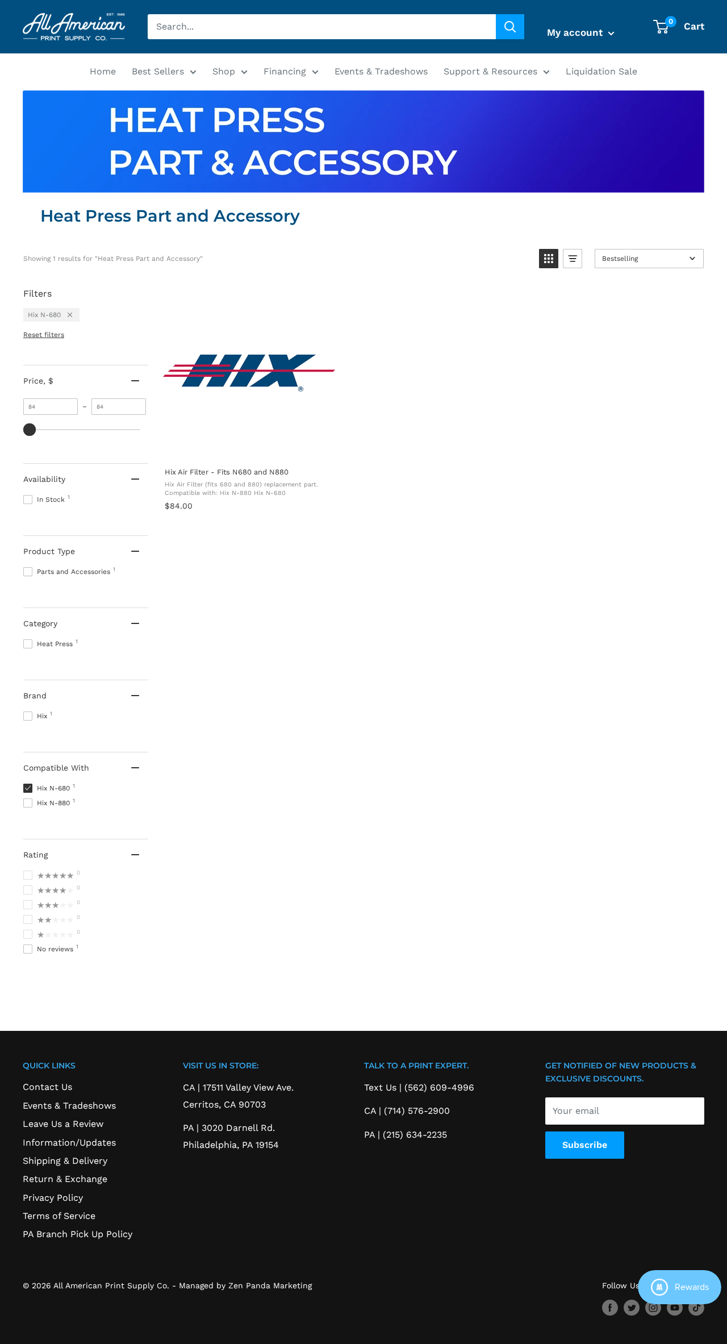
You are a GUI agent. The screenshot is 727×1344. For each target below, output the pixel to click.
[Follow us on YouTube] (675, 1307)
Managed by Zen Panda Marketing (245, 1285)
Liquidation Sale (601, 71)
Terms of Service (59, 1215)
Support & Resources (490, 71)
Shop (223, 71)
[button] (548, 258)
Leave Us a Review (63, 1123)
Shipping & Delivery (65, 1160)
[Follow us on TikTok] (696, 1307)
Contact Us (47, 1086)
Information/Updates (69, 1142)
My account (576, 32)
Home (103, 71)
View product (248, 446)
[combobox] (322, 26)
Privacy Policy (53, 1197)
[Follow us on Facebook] (610, 1307)
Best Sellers (158, 71)
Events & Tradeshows (381, 71)
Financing (285, 71)
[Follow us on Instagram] (653, 1307)
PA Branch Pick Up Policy (77, 1234)
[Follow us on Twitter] (632, 1307)
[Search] (510, 26)
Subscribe (584, 1144)
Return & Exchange (65, 1179)
